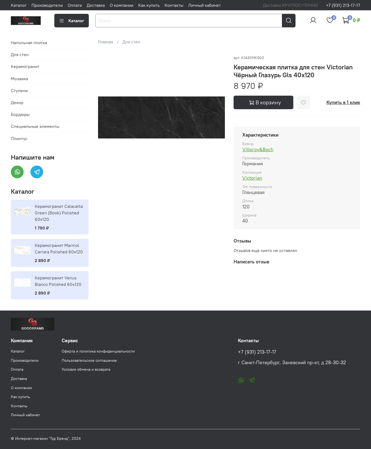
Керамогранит (25, 66)
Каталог (19, 5)
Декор (17, 102)
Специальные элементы (35, 126)
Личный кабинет (204, 5)
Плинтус (19, 138)
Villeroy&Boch (257, 149)
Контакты (174, 5)
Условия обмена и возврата (86, 369)
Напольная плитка (29, 42)
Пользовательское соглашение (89, 360)
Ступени (19, 90)
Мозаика (19, 78)
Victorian (252, 178)
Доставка (96, 5)
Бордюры (20, 114)
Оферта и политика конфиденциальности (98, 351)
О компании (121, 5)
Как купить (149, 5)
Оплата (75, 5)
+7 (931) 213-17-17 (343, 5)
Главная (105, 41)
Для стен (131, 41)
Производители (47, 5)
